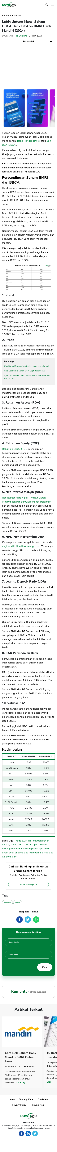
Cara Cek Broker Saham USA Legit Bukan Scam (24, 371)
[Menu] (53, 5)
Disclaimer (43, 1099)
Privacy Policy (19, 1104)
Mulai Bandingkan (28, 884)
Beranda (6, 15)
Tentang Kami (26, 1099)
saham (17, 902)
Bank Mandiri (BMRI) (28, 140)
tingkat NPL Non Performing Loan (21, 546)
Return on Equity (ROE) (15, 449)
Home (12, 1099)
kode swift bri (23, 840)
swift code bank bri (21, 844)
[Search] (47, 4)
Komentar (28, 1066)
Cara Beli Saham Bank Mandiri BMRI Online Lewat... (20, 1057)
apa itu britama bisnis (36, 852)
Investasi (7, 902)
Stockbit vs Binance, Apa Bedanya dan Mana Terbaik (26, 366)
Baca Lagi (21, 1082)
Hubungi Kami (38, 1104)
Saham (17, 15)
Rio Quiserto (21, 35)
